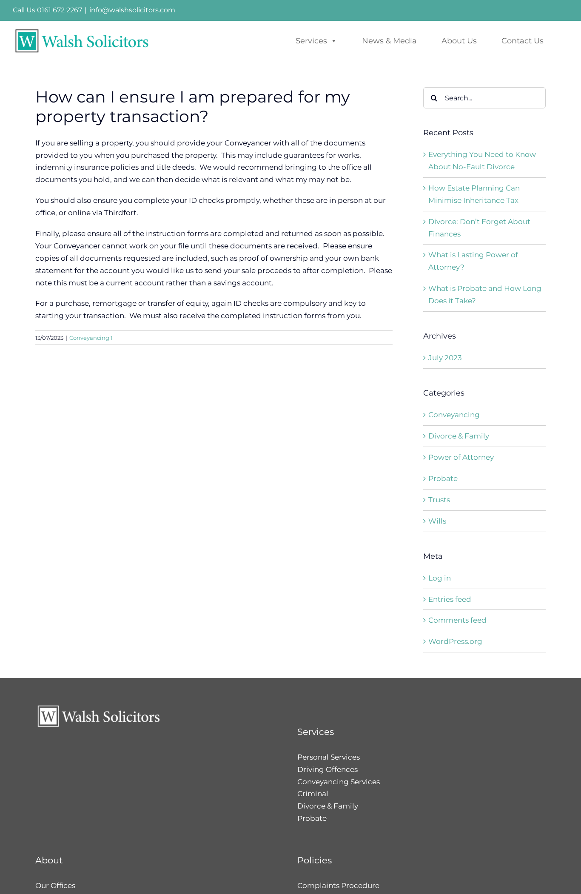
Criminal (312, 793)
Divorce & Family (458, 436)
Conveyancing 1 (91, 337)
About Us (459, 41)
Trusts (439, 499)
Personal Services (328, 757)
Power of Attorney (461, 457)
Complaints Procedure (338, 885)
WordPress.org (455, 641)
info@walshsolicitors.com (132, 10)
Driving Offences (327, 769)
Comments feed (457, 620)
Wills (437, 521)
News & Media (389, 41)
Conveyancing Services (338, 781)
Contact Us (522, 41)
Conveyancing (454, 414)
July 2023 (445, 357)
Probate (443, 478)
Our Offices (55, 885)
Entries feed (449, 599)
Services (311, 41)
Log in (439, 578)
